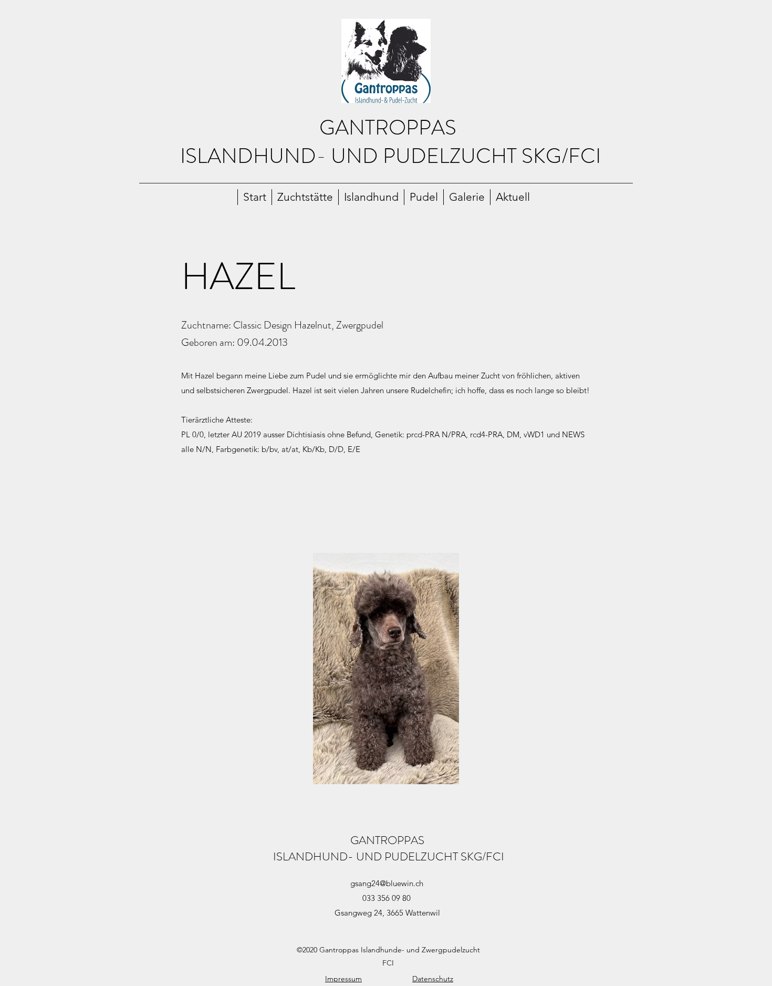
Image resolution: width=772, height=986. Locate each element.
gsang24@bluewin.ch (386, 883)
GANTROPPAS (390, 127)
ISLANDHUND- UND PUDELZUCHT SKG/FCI (390, 156)
